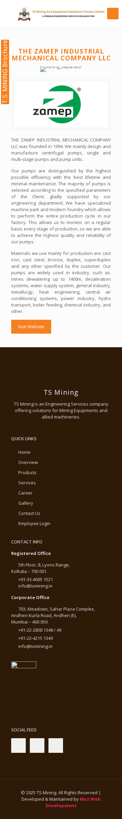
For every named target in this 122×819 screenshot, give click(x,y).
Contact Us (29, 513)
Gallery (25, 503)
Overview (28, 462)
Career (25, 493)
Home (24, 452)
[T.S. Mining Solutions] (61, 13)
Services (27, 483)
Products (27, 472)
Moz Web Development (73, 802)
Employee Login (34, 523)
